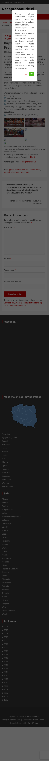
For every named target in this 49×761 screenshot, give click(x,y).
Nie (26, 74)
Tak (31, 74)
